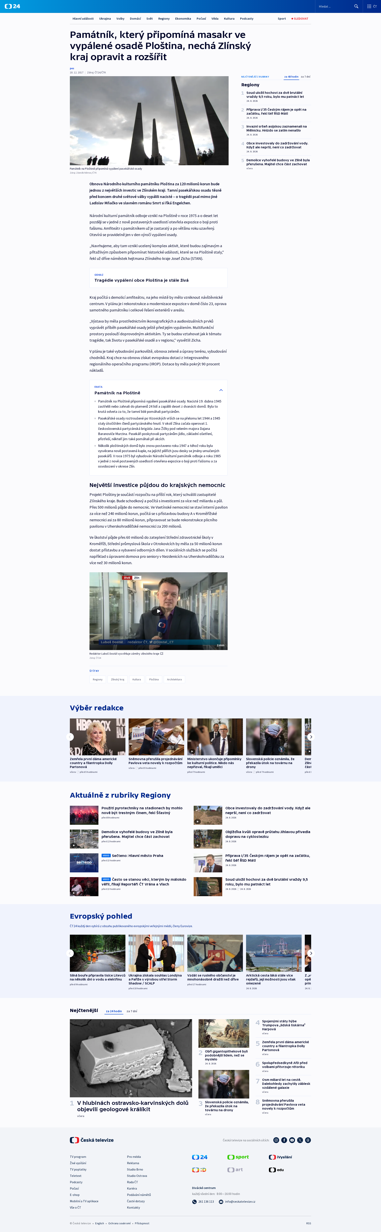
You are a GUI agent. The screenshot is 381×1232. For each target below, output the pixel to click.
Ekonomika (183, 18)
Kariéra (132, 1188)
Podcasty (246, 18)
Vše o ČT (75, 1207)
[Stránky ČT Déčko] (199, 1170)
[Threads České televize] (308, 1140)
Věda (215, 18)
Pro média (134, 1157)
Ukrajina (105, 18)
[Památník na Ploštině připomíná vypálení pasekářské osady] (149, 120)
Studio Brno (135, 1169)
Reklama (133, 1163)
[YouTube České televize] (292, 1140)
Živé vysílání (78, 1163)
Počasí (201, 18)
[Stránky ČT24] (199, 1157)
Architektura (174, 679)
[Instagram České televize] (276, 1140)
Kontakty (133, 1207)
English (99, 1223)
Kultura (229, 18)
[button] (158, 611)
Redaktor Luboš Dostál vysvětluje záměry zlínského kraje (124, 653)
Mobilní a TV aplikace (84, 1201)
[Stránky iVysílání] (280, 1157)
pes (72, 68)
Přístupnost (142, 1223)
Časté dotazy (136, 1201)
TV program (78, 1157)
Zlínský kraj (117, 679)
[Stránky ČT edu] (276, 1170)
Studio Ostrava (137, 1176)
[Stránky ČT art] (235, 1170)
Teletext (76, 1176)
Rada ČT (132, 1182)
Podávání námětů (139, 1195)
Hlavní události (83, 18)
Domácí (135, 18)
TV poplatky (78, 1169)
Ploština (154, 679)
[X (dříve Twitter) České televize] (300, 1140)
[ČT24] (12, 6)
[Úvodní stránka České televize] (92, 1140)
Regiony (164, 18)
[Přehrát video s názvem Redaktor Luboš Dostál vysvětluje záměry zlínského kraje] (158, 611)
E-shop (75, 1195)
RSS (308, 1223)
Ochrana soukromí (119, 1223)
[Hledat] (356, 6)
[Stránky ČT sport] (238, 1157)
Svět (149, 18)
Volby (120, 18)
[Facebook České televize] (284, 1140)
